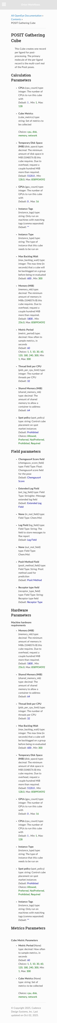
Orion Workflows (30, 5)
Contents (16, 19)
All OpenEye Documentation (26, 16)
